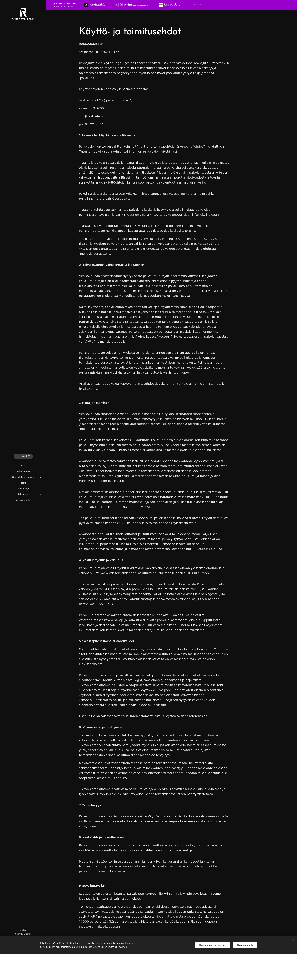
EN (199, 5)
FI (195, 5)
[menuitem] (23, 465)
